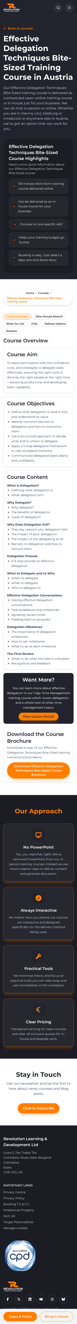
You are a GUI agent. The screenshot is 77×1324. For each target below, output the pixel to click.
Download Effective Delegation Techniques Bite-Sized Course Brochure (38, 770)
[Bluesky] (63, 1299)
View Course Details (38, 716)
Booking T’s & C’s (16, 1204)
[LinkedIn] (30, 1299)
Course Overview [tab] (17, 316)
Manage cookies (15, 1228)
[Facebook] (7, 1299)
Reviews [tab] (11, 331)
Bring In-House (56, 1316)
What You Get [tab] (15, 323)
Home (30, 293)
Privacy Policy (14, 1198)
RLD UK (9, 1216)
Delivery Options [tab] (55, 323)
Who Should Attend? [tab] (49, 316)
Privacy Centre (14, 1192)
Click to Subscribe (38, 1108)
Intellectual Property (18, 1210)
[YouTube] (41, 1299)
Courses (43, 293)
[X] (19, 1299)
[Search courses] (58, 7)
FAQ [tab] (34, 323)
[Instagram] (52, 1299)
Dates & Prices (20, 1316)
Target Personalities (18, 1222)
